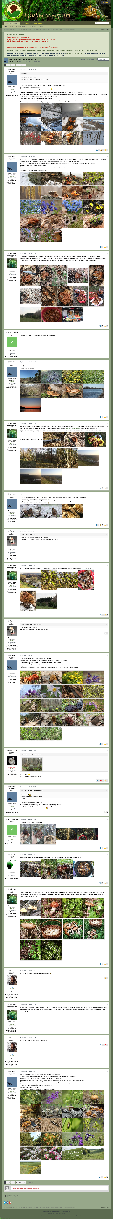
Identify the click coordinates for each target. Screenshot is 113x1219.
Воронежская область (35, 61)
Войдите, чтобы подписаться (89, 59)
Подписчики (102, 59)
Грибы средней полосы (12, 23)
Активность (26, 23)
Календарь (33, 26)
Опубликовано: (28, 69)
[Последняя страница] (24, 65)
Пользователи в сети (21, 26)
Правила (41, 26)
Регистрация (105, 2)
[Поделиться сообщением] (107, 69)
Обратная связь (66, 1211)
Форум (5, 26)
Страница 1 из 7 (31, 65)
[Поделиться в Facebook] (7, 1202)
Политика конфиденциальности (51, 1211)
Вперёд (20, 65)
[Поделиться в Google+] (10, 1202)
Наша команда (38, 23)
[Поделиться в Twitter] (5, 1202)
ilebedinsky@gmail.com (74, 53)
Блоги (11, 26)
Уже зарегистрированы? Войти (90, 2)
